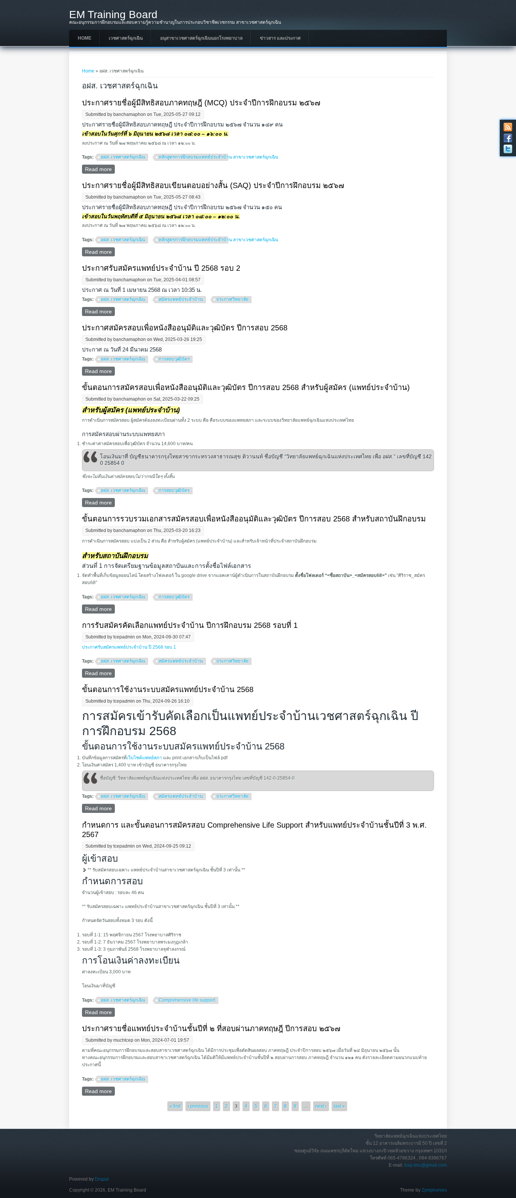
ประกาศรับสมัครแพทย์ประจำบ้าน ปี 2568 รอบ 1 (129, 647)
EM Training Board (113, 14)
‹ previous (198, 1106)
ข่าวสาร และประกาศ (280, 38)
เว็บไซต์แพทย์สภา (144, 757)
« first (175, 1106)
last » (339, 1106)
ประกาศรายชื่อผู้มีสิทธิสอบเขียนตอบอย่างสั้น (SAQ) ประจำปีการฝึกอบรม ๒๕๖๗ (213, 185)
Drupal (102, 1179)
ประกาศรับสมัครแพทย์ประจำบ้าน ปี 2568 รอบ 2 (161, 268)
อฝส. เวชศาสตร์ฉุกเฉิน (123, 157)
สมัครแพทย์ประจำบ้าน (181, 299)
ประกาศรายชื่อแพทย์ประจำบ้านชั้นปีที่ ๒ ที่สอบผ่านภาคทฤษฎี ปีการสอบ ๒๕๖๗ (211, 1028)
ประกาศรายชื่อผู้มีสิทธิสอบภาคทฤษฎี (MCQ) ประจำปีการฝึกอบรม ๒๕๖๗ (201, 103)
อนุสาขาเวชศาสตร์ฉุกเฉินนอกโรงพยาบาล (201, 38)
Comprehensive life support (187, 1000)
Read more (100, 169)
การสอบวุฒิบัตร (174, 359)
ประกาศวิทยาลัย (232, 299)
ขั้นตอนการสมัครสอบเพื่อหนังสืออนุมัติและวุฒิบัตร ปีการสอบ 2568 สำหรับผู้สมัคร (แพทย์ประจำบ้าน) (246, 387)
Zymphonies (434, 1190)
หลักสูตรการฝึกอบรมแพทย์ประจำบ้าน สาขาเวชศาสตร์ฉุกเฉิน (218, 157)
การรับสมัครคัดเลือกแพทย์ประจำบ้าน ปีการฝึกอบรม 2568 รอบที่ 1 (190, 625)
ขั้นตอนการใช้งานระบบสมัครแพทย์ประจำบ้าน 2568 (167, 689)
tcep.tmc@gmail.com (425, 1165)
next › (321, 1106)
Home (84, 38)
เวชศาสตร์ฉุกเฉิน (126, 38)
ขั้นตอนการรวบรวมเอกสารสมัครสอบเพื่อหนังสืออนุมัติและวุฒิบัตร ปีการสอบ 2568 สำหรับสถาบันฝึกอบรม (254, 519)
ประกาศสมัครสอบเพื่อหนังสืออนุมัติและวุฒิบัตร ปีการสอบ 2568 (184, 328)
